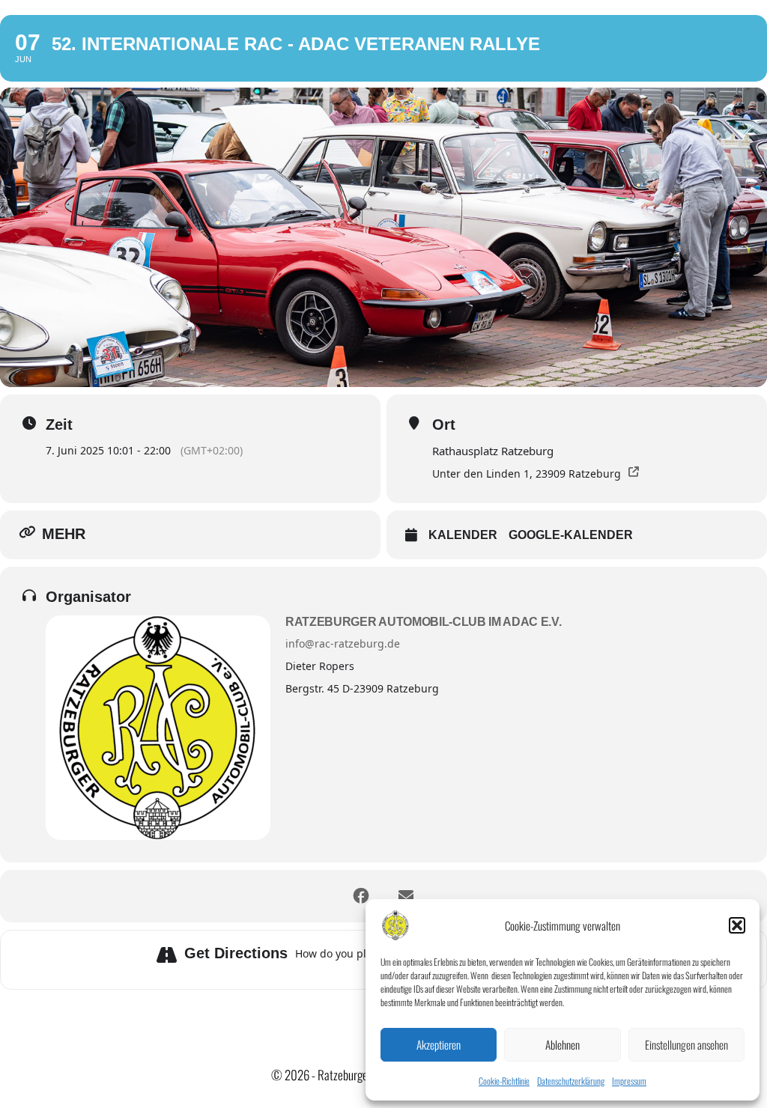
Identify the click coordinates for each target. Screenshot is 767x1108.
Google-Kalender (571, 535)
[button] (737, 925)
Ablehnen (562, 1044)
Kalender (462, 535)
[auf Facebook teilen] (361, 896)
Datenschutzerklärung (570, 1080)
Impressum (629, 1080)
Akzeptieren (438, 1044)
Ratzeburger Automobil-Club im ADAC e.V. (423, 621)
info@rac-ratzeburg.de (342, 643)
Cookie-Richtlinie (504, 1080)
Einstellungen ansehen (686, 1044)
